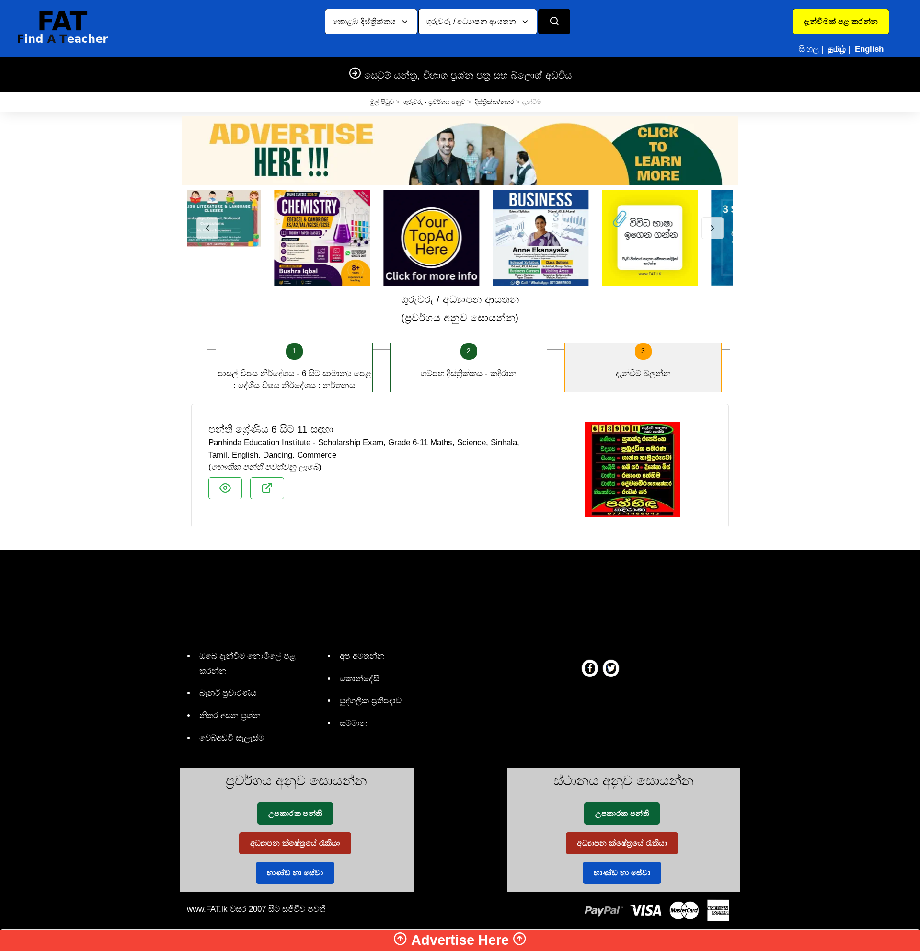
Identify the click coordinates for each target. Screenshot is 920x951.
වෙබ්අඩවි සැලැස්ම (231, 738)
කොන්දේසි (359, 678)
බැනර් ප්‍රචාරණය (227, 693)
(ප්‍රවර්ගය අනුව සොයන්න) (460, 308)
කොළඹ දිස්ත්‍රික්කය (365, 21)
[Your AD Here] (460, 150)
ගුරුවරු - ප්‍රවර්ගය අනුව (434, 101)
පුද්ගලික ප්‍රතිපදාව (371, 700)
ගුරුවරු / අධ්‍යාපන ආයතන (472, 21)
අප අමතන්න (362, 656)
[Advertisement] (456, 598)
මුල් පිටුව (382, 101)
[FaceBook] (589, 667)
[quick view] (225, 488)
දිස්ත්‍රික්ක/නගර (494, 101)
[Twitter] (611, 667)
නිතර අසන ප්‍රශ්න (230, 715)
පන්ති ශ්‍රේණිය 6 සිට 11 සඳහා (271, 429)
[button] (841, 21)
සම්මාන (354, 723)
